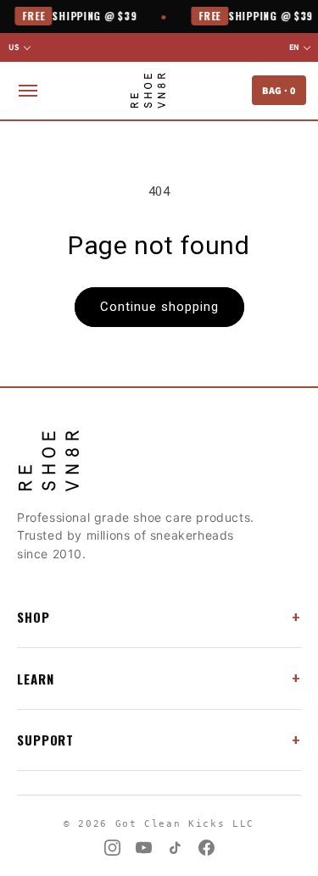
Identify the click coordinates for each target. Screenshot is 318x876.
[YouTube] (144, 848)
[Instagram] (112, 848)
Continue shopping (159, 306)
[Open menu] (28, 90)
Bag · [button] (279, 90)
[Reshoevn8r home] (148, 90)
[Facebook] (206, 848)
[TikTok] (175, 848)
